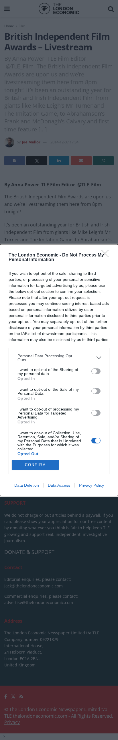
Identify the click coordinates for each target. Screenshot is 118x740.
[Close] (106, 255)
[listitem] (59, 358)
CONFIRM (35, 465)
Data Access (59, 485)
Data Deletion (26, 485)
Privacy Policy (91, 485)
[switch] (96, 371)
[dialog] (59, 370)
